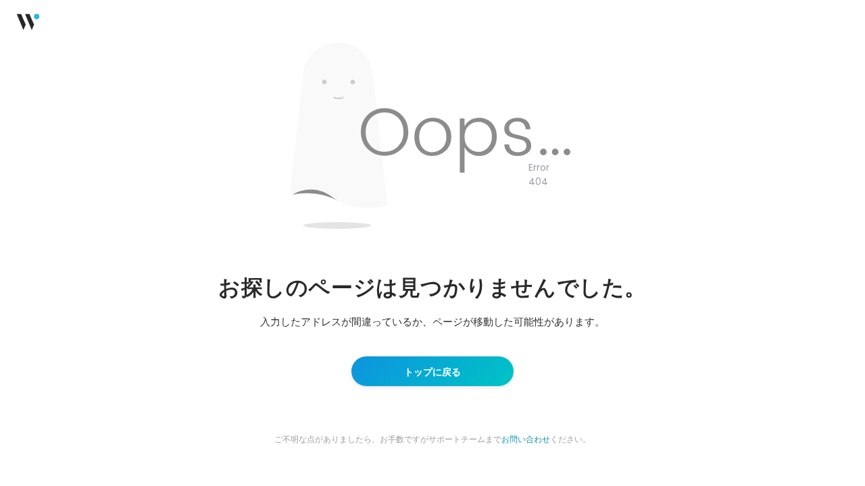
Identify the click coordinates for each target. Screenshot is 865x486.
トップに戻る (432, 371)
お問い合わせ (525, 438)
